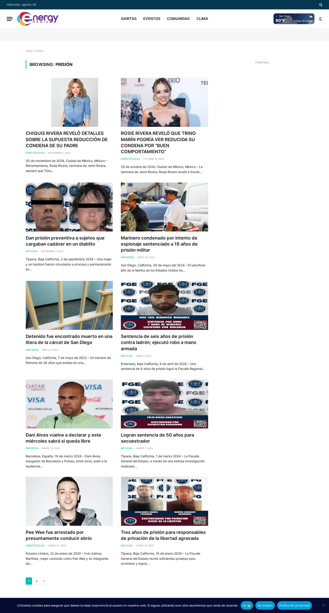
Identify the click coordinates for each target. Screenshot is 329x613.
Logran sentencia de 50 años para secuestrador (157, 438)
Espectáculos (35, 152)
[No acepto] (323, 605)
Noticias (31, 251)
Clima (202, 18)
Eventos (151, 18)
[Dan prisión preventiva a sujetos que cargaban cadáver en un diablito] (69, 206)
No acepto (265, 605)
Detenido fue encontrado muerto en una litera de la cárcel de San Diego (69, 339)
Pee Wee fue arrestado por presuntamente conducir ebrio (59, 535)
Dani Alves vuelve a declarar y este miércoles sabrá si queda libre (63, 438)
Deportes (32, 448)
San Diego (127, 257)
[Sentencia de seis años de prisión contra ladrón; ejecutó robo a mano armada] (164, 305)
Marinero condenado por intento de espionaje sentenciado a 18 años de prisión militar (159, 244)
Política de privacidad (294, 605)
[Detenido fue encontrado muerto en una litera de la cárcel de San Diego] (69, 305)
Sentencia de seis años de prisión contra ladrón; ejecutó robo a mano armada (158, 342)
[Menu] (10, 19)
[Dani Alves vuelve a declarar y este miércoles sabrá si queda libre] (69, 404)
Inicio (29, 51)
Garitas (129, 18)
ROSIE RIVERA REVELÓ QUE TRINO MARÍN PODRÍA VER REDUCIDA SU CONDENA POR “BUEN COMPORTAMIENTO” (158, 142)
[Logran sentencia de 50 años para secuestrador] (164, 404)
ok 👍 (247, 605)
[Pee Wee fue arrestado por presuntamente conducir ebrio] (69, 501)
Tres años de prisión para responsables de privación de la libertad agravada (163, 535)
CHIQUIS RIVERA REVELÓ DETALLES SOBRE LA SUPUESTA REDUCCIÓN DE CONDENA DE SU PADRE (67, 139)
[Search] (320, 4)
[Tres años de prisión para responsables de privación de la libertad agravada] (164, 501)
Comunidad (178, 18)
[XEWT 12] (37, 18)
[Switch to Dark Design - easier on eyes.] (320, 19)
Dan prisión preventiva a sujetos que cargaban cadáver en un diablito (65, 241)
